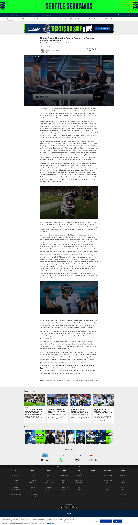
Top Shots (64, 480)
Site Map (32, 499)
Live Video (49, 492)
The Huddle (78, 489)
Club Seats (123, 482)
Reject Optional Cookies (105, 521)
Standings (16, 480)
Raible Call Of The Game (48, 484)
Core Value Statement (16, 489)
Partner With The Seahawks (16, 494)
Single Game (123, 473)
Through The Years (64, 475)
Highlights (49, 473)
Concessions (107, 482)
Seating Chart (123, 487)
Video (48, 470)
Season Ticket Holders (123, 492)
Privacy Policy (50, 523)
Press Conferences (48, 487)
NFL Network (48, 489)
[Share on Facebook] (87, 50)
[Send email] (93, 50)
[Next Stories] (111, 437)
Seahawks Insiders (78, 477)
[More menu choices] (52, 15)
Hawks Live (78, 484)
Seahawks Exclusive (49, 482)
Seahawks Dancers (64, 487)
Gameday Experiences (107, 484)
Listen (78, 470)
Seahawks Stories (78, 482)
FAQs (107, 489)
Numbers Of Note (32, 482)
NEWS (32, 470)
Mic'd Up (48, 480)
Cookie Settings (93, 521)
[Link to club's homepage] (4, 15)
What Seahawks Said (33, 494)
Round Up (32, 475)
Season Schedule (92, 473)
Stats (16, 482)
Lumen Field (107, 473)
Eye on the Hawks (64, 473)
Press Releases (32, 487)
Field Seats (123, 484)
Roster (16, 473)
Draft (32, 473)
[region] (69, 521)
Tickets (123, 470)
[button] (69, 80)
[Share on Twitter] (90, 50)
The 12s (64, 492)
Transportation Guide (107, 475)
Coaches (16, 477)
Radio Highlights (78, 473)
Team (16, 470)
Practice (64, 484)
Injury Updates (32, 477)
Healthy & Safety (107, 477)
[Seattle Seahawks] (69, 513)
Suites (123, 480)
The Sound (49, 475)
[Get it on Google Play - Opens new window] (73, 508)
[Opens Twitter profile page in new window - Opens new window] (47, 52)
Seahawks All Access (49, 477)
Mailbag (32, 484)
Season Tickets (123, 475)
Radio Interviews (78, 475)
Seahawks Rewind (78, 480)
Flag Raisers (64, 489)
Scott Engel (48, 48)
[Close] (135, 521)
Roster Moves (32, 489)
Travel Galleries (64, 477)
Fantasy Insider (32, 492)
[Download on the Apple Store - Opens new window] (63, 507)
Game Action (64, 482)
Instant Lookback (32, 480)
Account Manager (123, 496)
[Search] (118, 15)
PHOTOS (64, 470)
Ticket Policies (123, 489)
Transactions (15, 487)
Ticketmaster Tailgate (107, 480)
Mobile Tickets (123, 477)
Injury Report (15, 484)
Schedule (93, 470)
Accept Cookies (117, 521)
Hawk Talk (78, 487)
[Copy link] (96, 49)
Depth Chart (16, 475)
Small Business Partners (16, 492)
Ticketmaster (123, 494)
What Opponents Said (32, 496)
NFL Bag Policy (107, 487)
